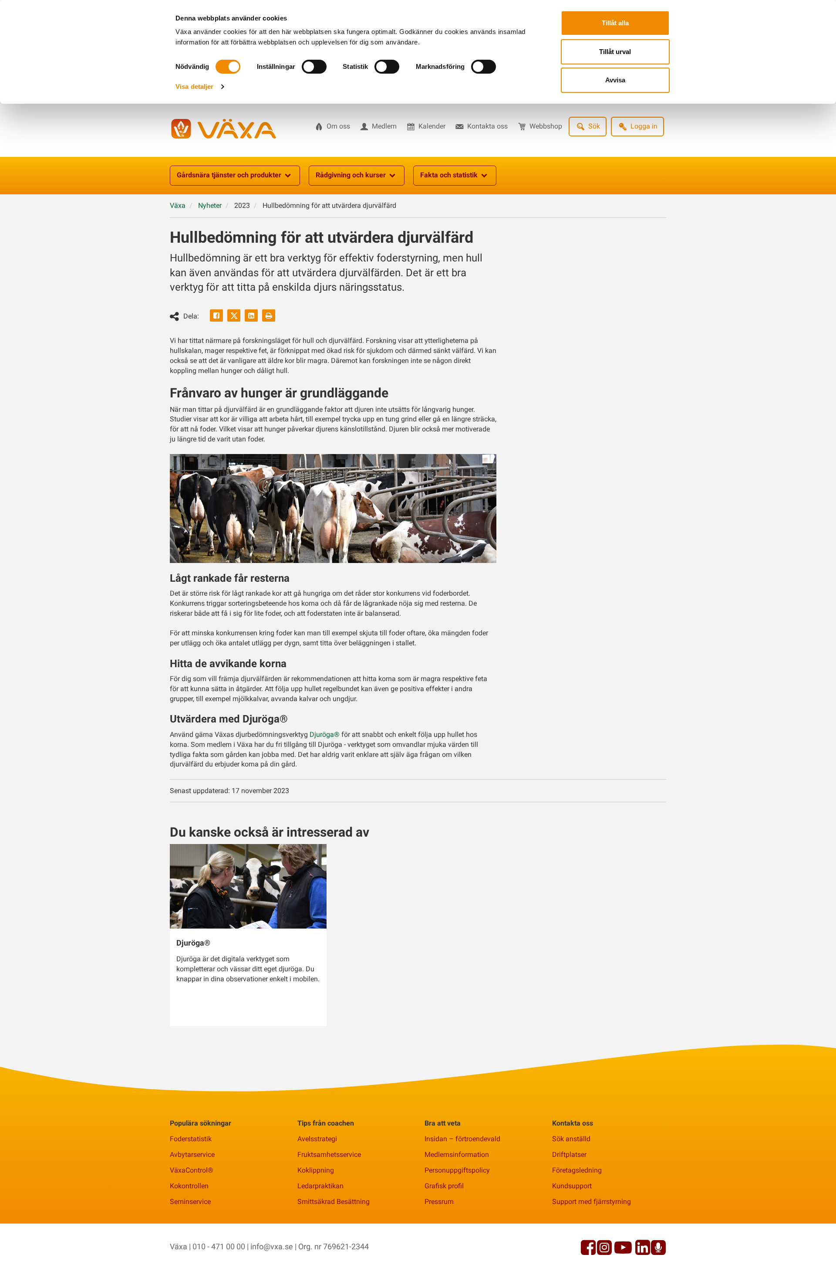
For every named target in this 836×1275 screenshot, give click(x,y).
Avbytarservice (192, 1154)
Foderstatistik (191, 1139)
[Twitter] (233, 315)
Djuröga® (325, 734)
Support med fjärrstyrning (591, 1201)
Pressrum (439, 1201)
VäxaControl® (191, 1170)
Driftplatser (569, 1154)
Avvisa (615, 80)
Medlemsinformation (457, 1154)
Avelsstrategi (317, 1139)
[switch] (314, 67)
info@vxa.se (271, 1246)
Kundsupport (572, 1186)
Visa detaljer (194, 86)
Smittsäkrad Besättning (333, 1201)
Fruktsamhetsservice (329, 1154)
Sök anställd (571, 1139)
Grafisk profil (444, 1186)
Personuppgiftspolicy (457, 1170)
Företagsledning (577, 1170)
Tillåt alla (615, 23)
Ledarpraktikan (320, 1186)
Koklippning (315, 1170)
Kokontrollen (189, 1186)
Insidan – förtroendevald (462, 1139)
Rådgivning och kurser (351, 175)
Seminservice (190, 1201)
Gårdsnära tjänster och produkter (229, 175)
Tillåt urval (615, 51)
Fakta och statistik (449, 175)
